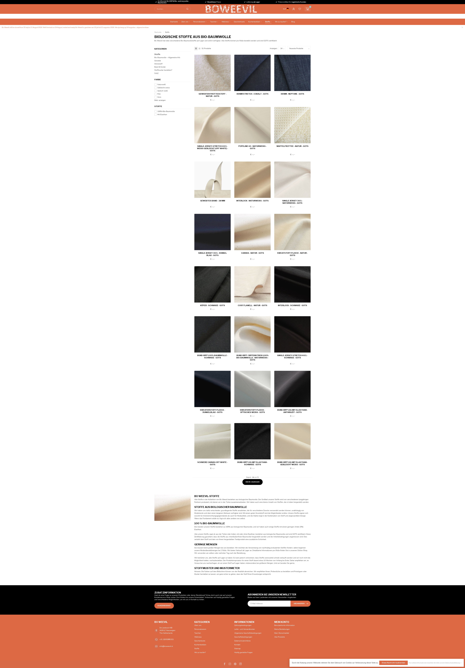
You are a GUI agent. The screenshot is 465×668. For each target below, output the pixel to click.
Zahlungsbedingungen (243, 625)
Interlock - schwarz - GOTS (292, 305)
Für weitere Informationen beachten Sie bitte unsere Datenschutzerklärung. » (435, 663)
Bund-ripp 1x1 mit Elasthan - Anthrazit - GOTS (292, 411)
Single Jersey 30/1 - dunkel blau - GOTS (212, 254)
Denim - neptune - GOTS (292, 94)
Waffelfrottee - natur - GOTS (292, 146)
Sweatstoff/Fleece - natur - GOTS (292, 254)
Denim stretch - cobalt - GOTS (252, 94)
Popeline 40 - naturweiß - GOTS (252, 147)
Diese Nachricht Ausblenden (393, 663)
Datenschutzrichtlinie (242, 641)
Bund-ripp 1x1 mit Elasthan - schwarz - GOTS (252, 463)
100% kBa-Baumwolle (166, 111)
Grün (159, 97)
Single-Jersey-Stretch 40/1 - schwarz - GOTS (292, 356)
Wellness (225, 22)
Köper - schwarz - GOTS (212, 305)
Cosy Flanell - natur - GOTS (252, 305)
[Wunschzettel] (299, 9)
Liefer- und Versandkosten (244, 629)
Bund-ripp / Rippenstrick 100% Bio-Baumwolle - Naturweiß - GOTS (252, 357)
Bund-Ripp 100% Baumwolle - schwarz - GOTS (212, 356)
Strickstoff (158, 64)
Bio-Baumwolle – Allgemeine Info (167, 57)
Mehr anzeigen (160, 100)
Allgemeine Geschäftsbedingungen (247, 633)
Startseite (174, 22)
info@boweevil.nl (166, 646)
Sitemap (237, 648)
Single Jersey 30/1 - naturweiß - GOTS (292, 202)
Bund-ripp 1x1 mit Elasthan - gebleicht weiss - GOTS (292, 463)
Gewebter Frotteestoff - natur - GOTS (213, 95)
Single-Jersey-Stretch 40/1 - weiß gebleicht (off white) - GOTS (212, 148)
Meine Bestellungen (282, 629)
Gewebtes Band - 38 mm (212, 201)
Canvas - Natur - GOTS (252, 253)
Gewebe (157, 61)
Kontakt (237, 645)
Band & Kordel (160, 67)
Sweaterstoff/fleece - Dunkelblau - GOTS (212, 411)
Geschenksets (239, 22)
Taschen (213, 22)
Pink (159, 94)
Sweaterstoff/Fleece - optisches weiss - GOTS (252, 411)
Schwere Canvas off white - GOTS (212, 463)
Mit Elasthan (162, 114)
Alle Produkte (279, 637)
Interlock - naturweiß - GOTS (252, 201)
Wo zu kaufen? (280, 22)
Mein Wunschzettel (281, 633)
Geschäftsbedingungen (243, 637)
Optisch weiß (162, 91)
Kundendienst (164, 605)
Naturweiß (161, 84)
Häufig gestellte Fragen (243, 652)
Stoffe (267, 22)
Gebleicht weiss (163, 88)
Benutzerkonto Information (284, 625)
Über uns (184, 22)
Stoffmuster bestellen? (163, 70)
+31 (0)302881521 (166, 639)
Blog (293, 22)
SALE (156, 73)
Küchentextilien (254, 22)
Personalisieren (199, 22)
